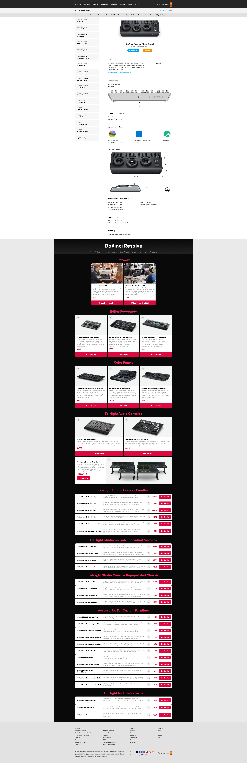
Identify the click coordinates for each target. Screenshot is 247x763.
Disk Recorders (79, 740)
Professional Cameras (80, 730)
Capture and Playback (80, 742)
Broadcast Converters (108, 733)
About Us (160, 733)
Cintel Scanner (78, 744)
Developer (104, 4)
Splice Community (134, 742)
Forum (136, 4)
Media (122, 4)
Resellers (87, 4)
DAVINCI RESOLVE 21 (83, 10)
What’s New (85, 15)
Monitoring (105, 735)
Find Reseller (133, 50)
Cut (99, 15)
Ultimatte (77, 737)
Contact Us (133, 735)
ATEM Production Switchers (82, 735)
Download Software (125, 72)
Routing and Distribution (109, 742)
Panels (135, 15)
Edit (96, 15)
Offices (159, 730)
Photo (91, 15)
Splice (130, 4)
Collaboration (121, 15)
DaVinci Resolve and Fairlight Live (83, 733)
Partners (160, 735)
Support (95, 4)
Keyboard (129, 15)
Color (103, 15)
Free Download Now (107, 303)
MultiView (105, 740)
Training (157, 15)
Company (114, 4)
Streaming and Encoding (109, 744)
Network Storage (107, 737)
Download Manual (113, 72)
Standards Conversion (108, 730)
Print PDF (148, 50)
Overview (78, 15)
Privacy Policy (161, 740)
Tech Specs (163, 15)
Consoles (140, 15)
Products (78, 4)
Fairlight (113, 15)
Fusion (108, 15)
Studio (146, 15)
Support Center (134, 733)
